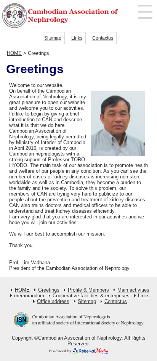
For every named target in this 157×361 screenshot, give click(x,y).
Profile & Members (88, 290)
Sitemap (52, 38)
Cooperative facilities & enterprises (91, 295)
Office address (53, 301)
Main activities (133, 290)
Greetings (48, 290)
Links (76, 38)
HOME (14, 53)
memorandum (29, 295)
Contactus (102, 38)
